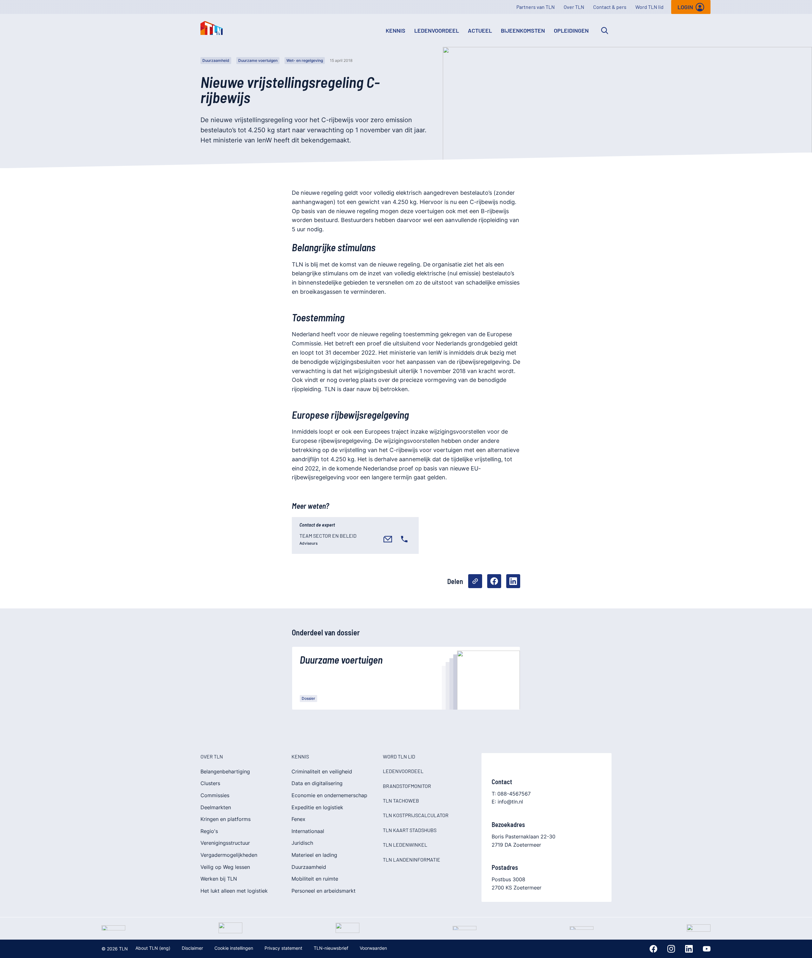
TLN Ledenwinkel (405, 845)
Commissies (214, 795)
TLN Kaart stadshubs (409, 830)
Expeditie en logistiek (317, 807)
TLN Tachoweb (401, 800)
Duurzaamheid (215, 60)
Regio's (209, 831)
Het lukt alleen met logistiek (234, 891)
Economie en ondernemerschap (329, 795)
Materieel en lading (314, 855)
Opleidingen (571, 30)
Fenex (298, 819)
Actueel (480, 30)
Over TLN (574, 7)
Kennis (395, 30)
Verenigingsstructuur (225, 843)
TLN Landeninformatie (411, 859)
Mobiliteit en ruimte (314, 879)
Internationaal (307, 831)
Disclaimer (192, 948)
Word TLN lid (649, 7)
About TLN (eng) (152, 948)
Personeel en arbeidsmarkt (323, 891)
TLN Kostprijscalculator (416, 815)
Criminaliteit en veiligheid (321, 771)
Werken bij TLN (218, 879)
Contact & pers (609, 7)
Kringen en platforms (225, 819)
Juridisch (302, 843)
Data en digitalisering (317, 783)
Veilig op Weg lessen (225, 867)
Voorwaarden (373, 948)
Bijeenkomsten (523, 30)
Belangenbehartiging (225, 771)
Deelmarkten (215, 807)
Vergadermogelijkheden (228, 855)
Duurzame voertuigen (258, 60)
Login (685, 6)
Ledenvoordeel (436, 30)
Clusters (210, 783)
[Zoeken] (605, 30)
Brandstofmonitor (407, 786)
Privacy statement (283, 948)
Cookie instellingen (233, 948)
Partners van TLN (535, 7)
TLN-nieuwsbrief (331, 948)
